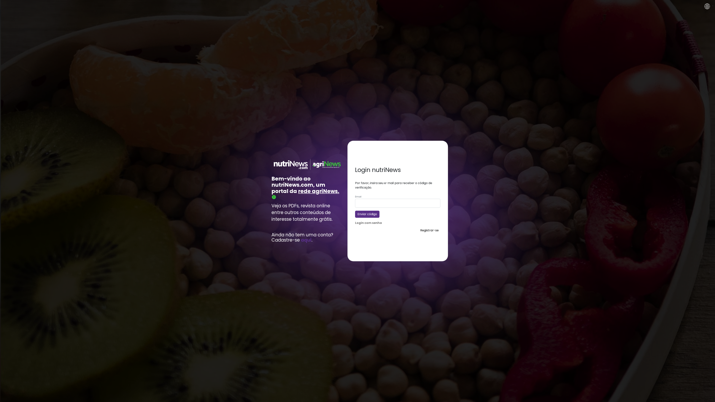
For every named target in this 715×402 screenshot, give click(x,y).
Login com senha (368, 223)
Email (358, 196)
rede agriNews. (318, 191)
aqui (306, 240)
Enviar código (367, 214)
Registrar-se (429, 230)
